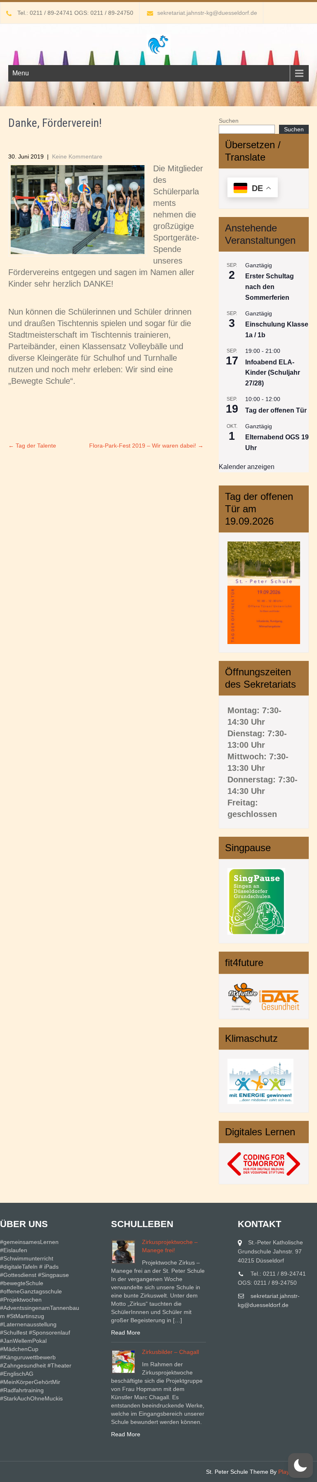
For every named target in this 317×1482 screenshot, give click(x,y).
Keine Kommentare (77, 156)
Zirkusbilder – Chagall (170, 1352)
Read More (125, 1332)
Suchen (229, 120)
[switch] (300, 1465)
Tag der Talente (32, 445)
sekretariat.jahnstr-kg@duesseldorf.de (207, 12)
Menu (20, 73)
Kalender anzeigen (246, 466)
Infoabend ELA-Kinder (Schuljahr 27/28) (272, 373)
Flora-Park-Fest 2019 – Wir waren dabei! (146, 445)
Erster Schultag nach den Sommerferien (269, 287)
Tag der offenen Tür (276, 410)
